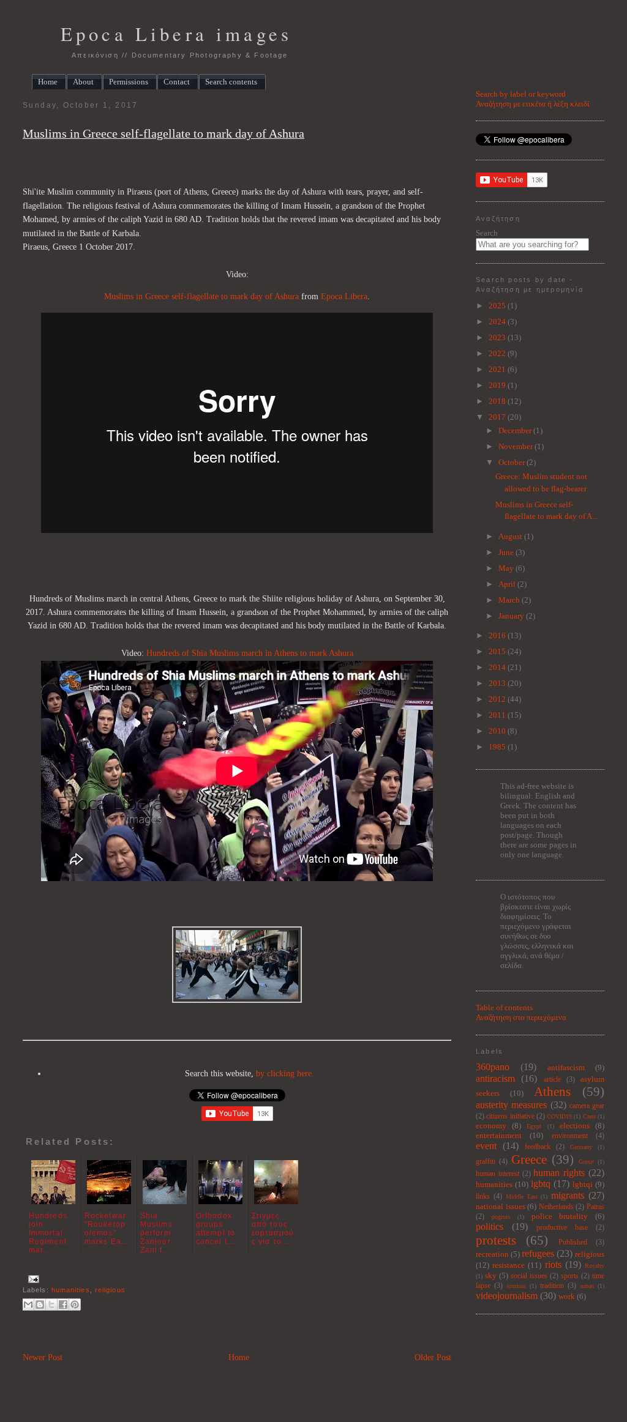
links (483, 1197)
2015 (498, 651)
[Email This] (28, 1304)
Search (487, 232)
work (566, 1296)
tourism (516, 1285)
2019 (498, 385)
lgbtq (540, 1183)
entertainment (499, 1135)
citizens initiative (510, 1116)
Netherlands (556, 1207)
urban (587, 1285)
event (486, 1146)
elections (575, 1125)
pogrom (501, 1216)
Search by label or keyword (521, 94)
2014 (498, 667)
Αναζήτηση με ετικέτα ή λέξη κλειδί (533, 103)
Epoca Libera (344, 296)
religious (110, 1290)
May (507, 568)
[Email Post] (32, 1278)
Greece (529, 1159)
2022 (498, 353)
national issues (500, 1206)
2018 (498, 401)
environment (570, 1136)
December (515, 430)
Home (238, 1357)
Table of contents (504, 1007)
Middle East (522, 1196)
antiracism (495, 1078)
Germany (581, 1147)
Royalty (594, 1265)
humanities (70, 1290)
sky (491, 1275)
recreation (492, 1254)
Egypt (534, 1126)
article (552, 1080)
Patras (595, 1207)
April (507, 584)
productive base (562, 1228)
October (512, 462)
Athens (552, 1091)
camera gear (586, 1106)
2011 (498, 715)
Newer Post (42, 1357)
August (511, 536)
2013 (498, 683)
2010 (498, 730)
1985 (498, 746)
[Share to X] (51, 1304)
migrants (567, 1195)
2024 (498, 321)
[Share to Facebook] (63, 1304)
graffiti (485, 1162)
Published (572, 1242)
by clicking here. (285, 1073)
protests (496, 1240)
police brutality (559, 1216)
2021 (498, 369)
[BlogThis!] (40, 1304)
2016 (498, 635)
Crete (589, 1116)
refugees (538, 1253)
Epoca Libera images (176, 34)
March (510, 600)
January (512, 615)
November (516, 446)
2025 (498, 305)
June (507, 552)
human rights (559, 1172)
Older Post (433, 1357)
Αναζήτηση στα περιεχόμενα (521, 1017)
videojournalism (507, 1295)
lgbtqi (583, 1184)
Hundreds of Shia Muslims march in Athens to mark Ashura (249, 653)
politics (489, 1226)
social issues (529, 1276)
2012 (498, 699)
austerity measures (511, 1105)
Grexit (586, 1161)
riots (553, 1264)
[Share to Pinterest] (75, 1304)
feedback (537, 1147)
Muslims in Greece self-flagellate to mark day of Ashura (163, 133)
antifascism (566, 1067)
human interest (497, 1174)
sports (570, 1276)
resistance (508, 1265)
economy (491, 1125)
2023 (498, 337)
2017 (498, 417)
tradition (552, 1286)
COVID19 (559, 1116)
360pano (492, 1067)
